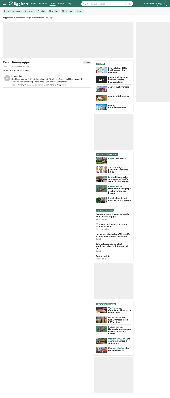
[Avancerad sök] (130, 3)
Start (33, 3)
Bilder (61, 3)
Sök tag (87, 62)
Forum (53, 3)
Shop (69, 3)
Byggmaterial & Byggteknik (55, 85)
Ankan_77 (22, 85)
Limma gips (16, 76)
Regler (51, 18)
